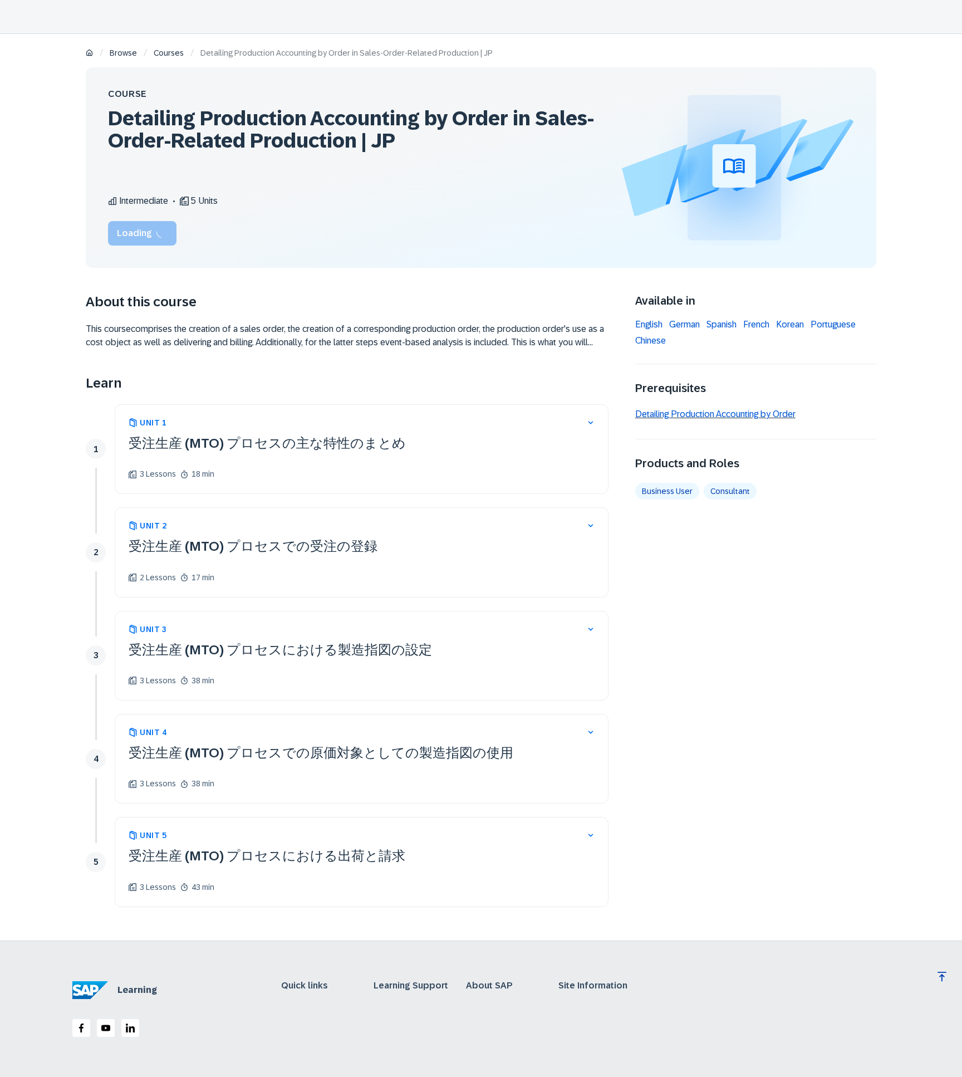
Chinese (650, 340)
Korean (790, 324)
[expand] (591, 423)
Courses (169, 52)
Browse (123, 52)
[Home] (89, 53)
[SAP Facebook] (81, 1028)
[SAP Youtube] (106, 1028)
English (648, 324)
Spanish (721, 324)
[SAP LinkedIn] (130, 1028)
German (684, 324)
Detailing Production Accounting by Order (715, 414)
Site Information (592, 985)
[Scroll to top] (942, 977)
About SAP (489, 985)
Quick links (304, 985)
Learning (137, 990)
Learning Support (411, 985)
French (756, 324)
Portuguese (833, 324)
